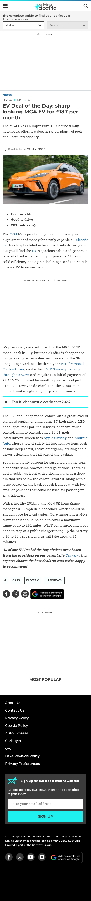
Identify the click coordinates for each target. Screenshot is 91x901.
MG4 (13, 234)
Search (85, 6)
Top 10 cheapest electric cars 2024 (41, 402)
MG (34, 251)
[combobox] (4, 25)
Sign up (45, 816)
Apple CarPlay (55, 438)
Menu (5, 5)
